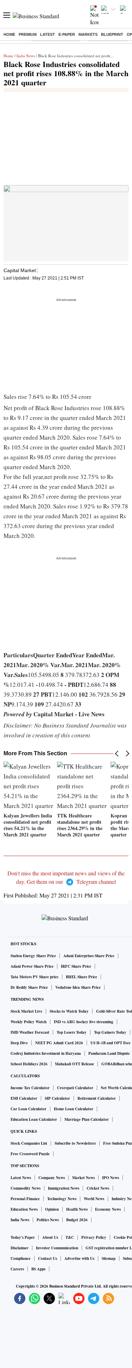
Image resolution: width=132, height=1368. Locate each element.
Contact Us (47, 1258)
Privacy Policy (93, 1237)
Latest (47, 34)
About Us (50, 1237)
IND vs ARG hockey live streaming (83, 1021)
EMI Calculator (24, 1098)
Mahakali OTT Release (74, 1063)
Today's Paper (23, 1237)
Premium (28, 34)
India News (26, 55)
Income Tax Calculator (30, 1087)
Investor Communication (57, 1247)
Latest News (21, 1177)
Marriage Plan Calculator (86, 1119)
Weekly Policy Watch (28, 1021)
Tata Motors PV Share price (34, 976)
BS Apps (38, 1269)
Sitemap (108, 1258)
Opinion (52, 1209)
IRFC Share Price (76, 966)
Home (9, 34)
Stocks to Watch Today (69, 1011)
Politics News (48, 1219)
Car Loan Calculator (28, 1108)
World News (94, 1198)
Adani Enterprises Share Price (88, 955)
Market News (83, 1177)
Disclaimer (20, 1247)
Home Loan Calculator (73, 1108)
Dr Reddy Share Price (29, 987)
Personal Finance (25, 1198)
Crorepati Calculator (75, 1087)
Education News (24, 1209)
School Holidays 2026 (29, 1063)
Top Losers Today (72, 1032)
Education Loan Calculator (34, 1119)
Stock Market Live (26, 1011)
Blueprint (112, 34)
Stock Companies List (29, 1143)
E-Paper (66, 34)
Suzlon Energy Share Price (33, 955)
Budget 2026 (77, 1219)
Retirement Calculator (96, 1098)
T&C (69, 1237)
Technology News (61, 1198)
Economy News (108, 1209)
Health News (77, 1209)
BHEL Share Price (81, 976)
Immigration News (63, 1188)
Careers (17, 1269)
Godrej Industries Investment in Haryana (46, 1053)
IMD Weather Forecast (30, 1032)
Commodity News (25, 1188)
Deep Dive (19, 1042)
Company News (51, 1177)
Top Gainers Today (110, 1032)
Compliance (21, 1258)
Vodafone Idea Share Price (78, 987)
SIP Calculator (57, 1098)
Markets (88, 34)
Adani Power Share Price (32, 966)
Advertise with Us (79, 1258)
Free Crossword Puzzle (30, 1153)
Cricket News (98, 1188)
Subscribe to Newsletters (75, 1143)
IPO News (110, 1177)
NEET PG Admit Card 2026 (59, 1042)
